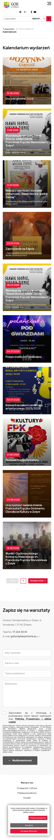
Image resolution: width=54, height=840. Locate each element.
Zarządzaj (29, 825)
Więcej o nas (27, 782)
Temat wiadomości (15, 673)
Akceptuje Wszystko (28, 831)
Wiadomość (11, 683)
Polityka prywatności (27, 793)
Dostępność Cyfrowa (27, 788)
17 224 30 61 (20, 631)
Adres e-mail (12, 663)
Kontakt (27, 797)
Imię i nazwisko (12, 652)
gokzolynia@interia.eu (24, 636)
